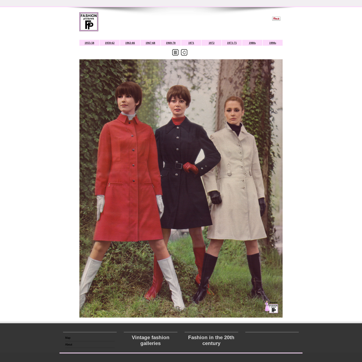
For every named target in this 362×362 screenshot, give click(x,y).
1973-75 (232, 42)
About (68, 344)
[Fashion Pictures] (88, 24)
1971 (191, 42)
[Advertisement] (185, 21)
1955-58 (89, 42)
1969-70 (171, 42)
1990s (272, 42)
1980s (252, 42)
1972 (212, 42)
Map (67, 337)
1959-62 (110, 42)
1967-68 (150, 42)
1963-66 (130, 42)
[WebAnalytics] (272, 336)
